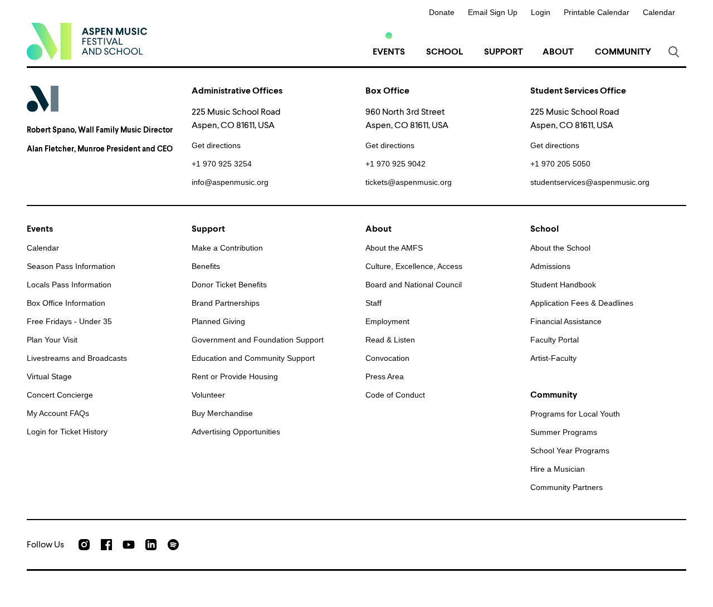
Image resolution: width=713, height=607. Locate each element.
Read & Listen (390, 339)
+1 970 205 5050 (560, 163)
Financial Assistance (566, 321)
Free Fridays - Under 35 (69, 321)
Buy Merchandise (222, 413)
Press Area (384, 376)
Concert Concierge (60, 394)
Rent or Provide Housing (235, 376)
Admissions (550, 266)
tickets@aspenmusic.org (408, 182)
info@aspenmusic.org (230, 182)
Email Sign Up (492, 12)
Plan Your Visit (52, 339)
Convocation (387, 358)
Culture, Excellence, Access (413, 266)
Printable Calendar (596, 12)
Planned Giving (218, 321)
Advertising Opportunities (236, 431)
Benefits (206, 266)
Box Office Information (66, 302)
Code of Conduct (395, 394)
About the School (560, 247)
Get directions (216, 145)
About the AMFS (394, 247)
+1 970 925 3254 (222, 163)
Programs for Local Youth (575, 413)
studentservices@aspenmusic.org (589, 182)
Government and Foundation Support (258, 339)
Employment (387, 321)
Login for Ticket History (67, 431)
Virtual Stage (49, 376)
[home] (87, 41)
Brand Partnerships (226, 302)
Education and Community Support (253, 358)
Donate (442, 12)
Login (540, 12)
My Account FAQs (58, 413)
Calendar (659, 12)
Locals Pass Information (69, 284)
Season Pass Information (71, 266)
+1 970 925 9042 (395, 163)
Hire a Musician (557, 468)
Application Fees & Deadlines (581, 302)
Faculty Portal (554, 339)
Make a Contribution (227, 247)
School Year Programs (569, 450)
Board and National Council (413, 284)
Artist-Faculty (553, 358)
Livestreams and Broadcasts (77, 358)
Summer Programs (563, 432)
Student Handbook (563, 284)
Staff (373, 302)
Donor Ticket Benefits (229, 284)
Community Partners (566, 487)
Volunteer (208, 394)
